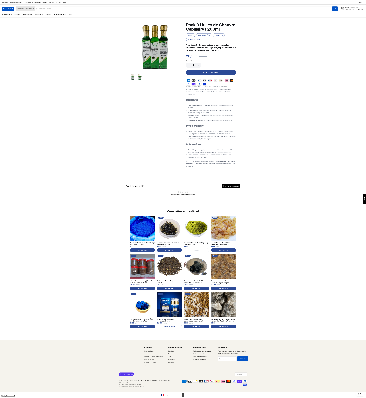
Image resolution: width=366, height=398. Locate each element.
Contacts (48, 15)
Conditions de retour (48, 2)
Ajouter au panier (169, 326)
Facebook (171, 351)
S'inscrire (242, 359)
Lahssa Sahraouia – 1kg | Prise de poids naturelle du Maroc (141, 282)
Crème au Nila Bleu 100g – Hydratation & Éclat (166, 320)
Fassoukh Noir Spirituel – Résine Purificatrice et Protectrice (195, 282)
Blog (64, 2)
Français (360, 2)
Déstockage (27, 15)
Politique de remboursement (33, 2)
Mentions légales (149, 359)
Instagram (171, 359)
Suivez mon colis (60, 15)
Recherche (5, 2)
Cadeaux (17, 15)
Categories (6, 15)
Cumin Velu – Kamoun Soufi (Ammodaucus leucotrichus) (193, 320)
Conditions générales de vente (153, 357)
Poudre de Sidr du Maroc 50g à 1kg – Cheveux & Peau (196, 243)
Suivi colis (58, 2)
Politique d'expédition (200, 359)
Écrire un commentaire (231, 186)
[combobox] (171, 395)
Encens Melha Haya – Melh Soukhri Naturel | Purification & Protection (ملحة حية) (223, 320)
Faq (145, 365)
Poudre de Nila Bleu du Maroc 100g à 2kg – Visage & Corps (142, 243)
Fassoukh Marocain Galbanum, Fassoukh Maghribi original (221, 282)
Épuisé (196, 250)
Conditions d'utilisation (16, 2)
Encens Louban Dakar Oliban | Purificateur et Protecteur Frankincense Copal (221, 244)
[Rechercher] (335, 8)
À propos (38, 15)
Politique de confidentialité (201, 354)
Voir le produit (142, 250)
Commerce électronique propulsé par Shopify (131, 386)
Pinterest (171, 362)
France (240, 374)
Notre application (149, 351)
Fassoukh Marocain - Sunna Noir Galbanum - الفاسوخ (168, 243)
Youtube (170, 354)
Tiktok (170, 357)
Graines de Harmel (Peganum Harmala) (167, 282)
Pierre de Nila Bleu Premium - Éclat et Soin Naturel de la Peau (141, 320)
